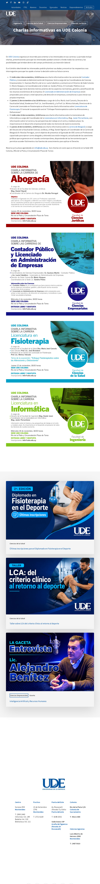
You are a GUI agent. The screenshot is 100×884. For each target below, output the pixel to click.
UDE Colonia (14, 56)
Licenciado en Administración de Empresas (62, 91)
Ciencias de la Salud (34, 23)
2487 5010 (76, 843)
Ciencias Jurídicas (78, 23)
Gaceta (32, 695)
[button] (92, 14)
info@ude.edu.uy (41, 148)
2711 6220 (39, 817)
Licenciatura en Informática (56, 118)
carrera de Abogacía (77, 126)
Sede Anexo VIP (58, 821)
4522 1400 (76, 817)
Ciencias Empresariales (57, 23)
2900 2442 (21, 814)
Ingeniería (18, 23)
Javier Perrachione (80, 118)
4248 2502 (58, 817)
